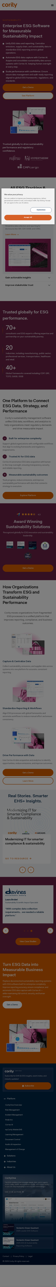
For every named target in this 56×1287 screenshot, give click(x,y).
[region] (28, 206)
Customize (41, 210)
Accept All (28, 217)
